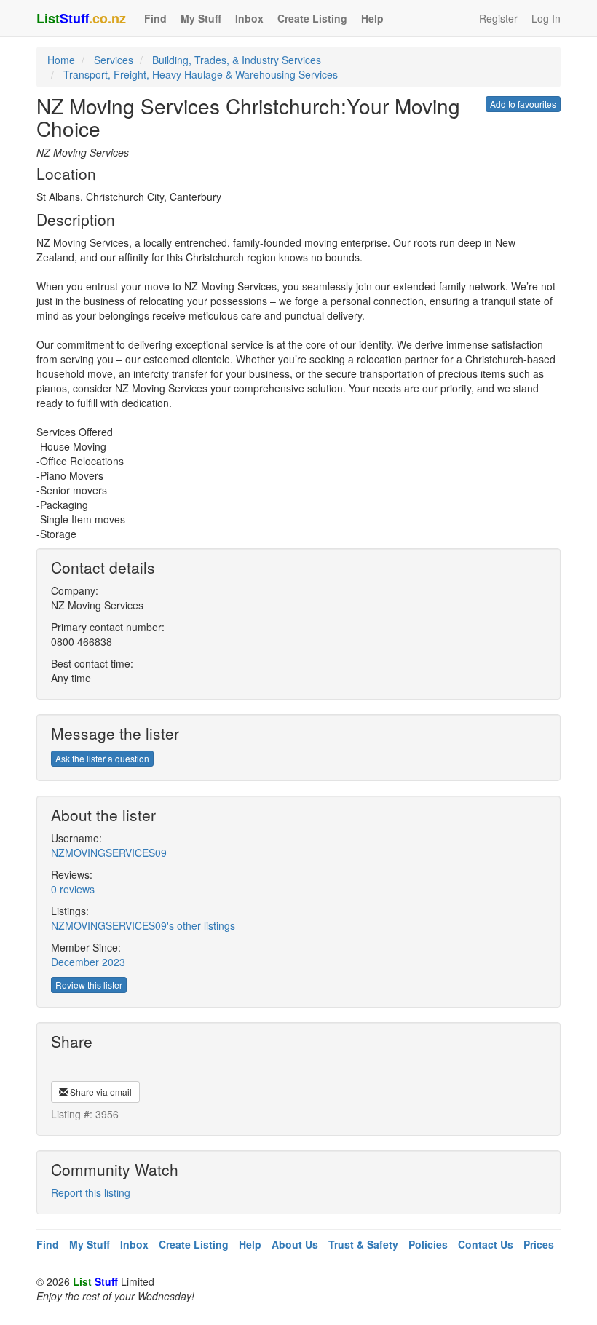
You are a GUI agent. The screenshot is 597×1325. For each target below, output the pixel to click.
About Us (295, 1244)
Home (61, 59)
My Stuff (201, 18)
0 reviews (73, 889)
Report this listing (90, 1192)
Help (372, 18)
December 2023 (88, 961)
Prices (538, 1244)
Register (498, 18)
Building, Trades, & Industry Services (236, 59)
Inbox (249, 18)
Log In (546, 18)
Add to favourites (523, 104)
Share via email (100, 1091)
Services (113, 59)
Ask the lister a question (102, 758)
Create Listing (312, 18)
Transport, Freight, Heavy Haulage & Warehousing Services (200, 74)
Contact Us (485, 1244)
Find (155, 18)
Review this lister (88, 984)
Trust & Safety (363, 1244)
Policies (428, 1244)
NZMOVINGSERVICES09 (109, 852)
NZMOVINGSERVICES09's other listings (143, 925)
